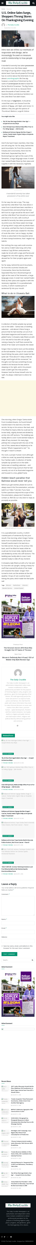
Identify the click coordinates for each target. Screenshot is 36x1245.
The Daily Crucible (13, 25)
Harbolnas (16, 585)
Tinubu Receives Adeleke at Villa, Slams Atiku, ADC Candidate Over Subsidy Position (21, 1154)
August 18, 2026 (19, 818)
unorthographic (13, 78)
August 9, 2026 (19, 845)
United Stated (18, 588)
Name (4, 919)
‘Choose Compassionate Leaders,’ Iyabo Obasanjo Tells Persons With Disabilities (22, 1143)
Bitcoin (8, 585)
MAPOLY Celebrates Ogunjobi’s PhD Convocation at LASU (22, 1110)
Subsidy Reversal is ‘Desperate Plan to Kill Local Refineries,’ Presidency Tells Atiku (22, 1164)
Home (3, 9)
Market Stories (7, 588)
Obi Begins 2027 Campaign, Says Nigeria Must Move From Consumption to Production (21, 1132)
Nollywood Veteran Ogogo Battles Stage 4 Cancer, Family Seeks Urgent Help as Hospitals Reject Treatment (18, 134)
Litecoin (25, 585)
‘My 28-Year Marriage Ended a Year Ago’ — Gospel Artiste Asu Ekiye (21, 1174)
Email (4, 928)
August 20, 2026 (19, 763)
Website (4, 937)
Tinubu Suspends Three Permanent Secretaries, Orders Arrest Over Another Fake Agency (22, 1101)
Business (9, 9)
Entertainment (8, 753)
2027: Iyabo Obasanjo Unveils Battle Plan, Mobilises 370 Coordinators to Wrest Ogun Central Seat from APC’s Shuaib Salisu (22, 1089)
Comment (6, 894)
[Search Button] (32, 960)
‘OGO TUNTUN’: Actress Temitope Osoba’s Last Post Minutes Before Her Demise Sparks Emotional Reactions (17, 869)
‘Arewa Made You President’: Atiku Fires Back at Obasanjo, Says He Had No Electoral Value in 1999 (22, 1183)
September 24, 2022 (10, 28)
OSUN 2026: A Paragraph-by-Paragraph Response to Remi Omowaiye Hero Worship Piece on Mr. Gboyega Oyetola (22, 1121)
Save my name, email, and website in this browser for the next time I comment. (18, 947)
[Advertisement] (18, 398)
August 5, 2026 (19, 874)
